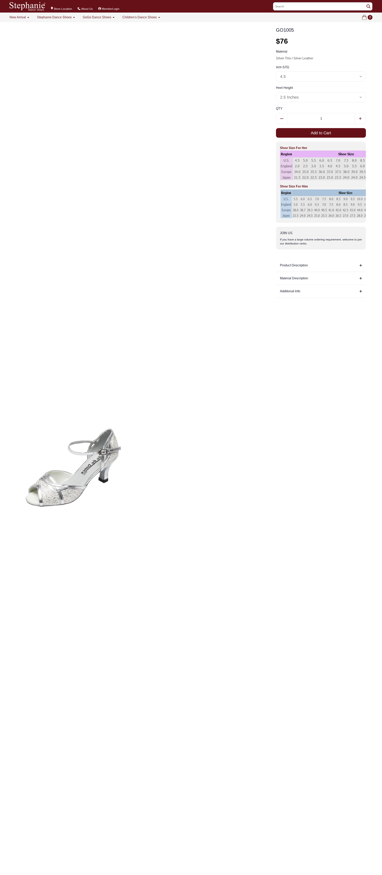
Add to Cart (321, 133)
